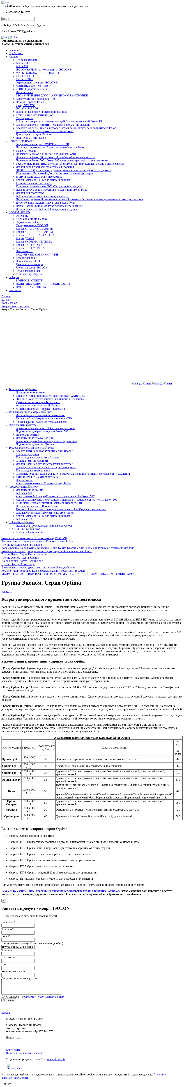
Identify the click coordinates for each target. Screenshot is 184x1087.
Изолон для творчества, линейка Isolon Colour (44, 525)
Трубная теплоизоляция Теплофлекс (38, 402)
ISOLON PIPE (24, 79)
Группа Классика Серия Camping (21, 544)
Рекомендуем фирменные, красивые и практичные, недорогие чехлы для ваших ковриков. (60, 890)
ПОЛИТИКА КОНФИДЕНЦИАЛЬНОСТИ (43, 283)
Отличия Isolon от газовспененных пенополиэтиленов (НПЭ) (53, 399)
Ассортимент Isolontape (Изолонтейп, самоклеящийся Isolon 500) (55, 496)
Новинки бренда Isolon (30, 102)
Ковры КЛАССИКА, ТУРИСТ (35, 231)
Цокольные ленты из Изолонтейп (36, 506)
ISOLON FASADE (27, 108)
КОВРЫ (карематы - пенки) (33, 89)
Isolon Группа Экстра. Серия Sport (22, 560)
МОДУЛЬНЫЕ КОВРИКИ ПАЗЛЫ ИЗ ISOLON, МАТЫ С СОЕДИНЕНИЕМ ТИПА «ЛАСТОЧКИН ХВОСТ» (70, 573)
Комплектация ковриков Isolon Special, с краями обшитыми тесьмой (43, 570)
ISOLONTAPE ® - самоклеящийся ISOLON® (44, 69)
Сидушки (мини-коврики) (32, 460)
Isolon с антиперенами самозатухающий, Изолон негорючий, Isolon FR (59, 121)
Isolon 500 (22, 63)
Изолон (13, 56)
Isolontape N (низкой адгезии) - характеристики (45, 512)
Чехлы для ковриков (28, 270)
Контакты (15, 290)
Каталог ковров (25, 257)
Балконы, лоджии (26, 150)
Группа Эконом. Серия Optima (20, 557)
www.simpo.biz (56, 1059)
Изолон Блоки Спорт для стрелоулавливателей (44, 463)
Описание (22, 215)
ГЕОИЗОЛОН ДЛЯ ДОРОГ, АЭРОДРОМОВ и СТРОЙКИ (52, 95)
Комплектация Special (29, 274)
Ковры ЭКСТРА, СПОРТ (31, 244)
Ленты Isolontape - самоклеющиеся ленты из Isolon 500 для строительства (61, 509)
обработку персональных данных (43, 996)
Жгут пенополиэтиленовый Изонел (38, 405)
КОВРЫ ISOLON (19, 212)
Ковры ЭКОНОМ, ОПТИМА (34, 241)
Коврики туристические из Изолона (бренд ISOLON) (34, 538)
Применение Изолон (21, 140)
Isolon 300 (22, 66)
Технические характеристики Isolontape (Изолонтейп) (49, 502)
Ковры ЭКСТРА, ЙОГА (30, 248)
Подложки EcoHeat (27, 434)
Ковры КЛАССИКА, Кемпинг (34, 228)
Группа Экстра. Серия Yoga (18, 564)
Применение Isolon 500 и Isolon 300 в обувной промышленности (55, 157)
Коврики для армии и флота (33, 470)
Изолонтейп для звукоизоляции (35, 437)
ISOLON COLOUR (28, 76)
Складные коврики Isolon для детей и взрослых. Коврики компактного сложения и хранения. (73, 473)
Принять (6, 1083)
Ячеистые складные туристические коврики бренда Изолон (38, 567)
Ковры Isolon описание (30, 532)
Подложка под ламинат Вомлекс (36, 444)
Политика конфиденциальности (25, 1053)
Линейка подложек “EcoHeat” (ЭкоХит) (40, 408)
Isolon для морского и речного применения (42, 196)
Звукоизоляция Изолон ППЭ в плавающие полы (45, 202)
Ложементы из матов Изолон (34, 183)
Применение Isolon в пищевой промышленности (46, 153)
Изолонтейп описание (29, 489)
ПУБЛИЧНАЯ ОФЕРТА (31, 287)
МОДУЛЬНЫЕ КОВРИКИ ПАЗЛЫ (37, 254)
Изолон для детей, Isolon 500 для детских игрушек (46, 209)
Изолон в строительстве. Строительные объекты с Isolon (50, 147)
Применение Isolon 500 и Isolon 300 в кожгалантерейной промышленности (62, 160)
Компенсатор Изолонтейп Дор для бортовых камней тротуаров (54, 173)
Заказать (6, 591)
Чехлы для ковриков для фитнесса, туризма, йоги (46, 467)
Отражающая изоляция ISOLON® (37, 82)
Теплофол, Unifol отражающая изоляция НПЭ (44, 418)
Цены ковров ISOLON (29, 261)
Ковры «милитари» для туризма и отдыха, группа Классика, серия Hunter (46, 551)
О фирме (14, 277)
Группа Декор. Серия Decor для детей (24, 554)
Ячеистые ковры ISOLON (32, 267)
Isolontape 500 (24, 493)
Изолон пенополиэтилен (31, 392)
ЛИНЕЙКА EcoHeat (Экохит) (34, 85)
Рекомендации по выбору (31, 218)
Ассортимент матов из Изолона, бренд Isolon (43, 483)
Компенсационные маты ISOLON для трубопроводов (49, 186)
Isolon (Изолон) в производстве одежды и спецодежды (49, 205)
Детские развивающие (29, 264)
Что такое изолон (26, 59)
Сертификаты (24, 118)
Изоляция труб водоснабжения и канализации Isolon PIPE (51, 189)
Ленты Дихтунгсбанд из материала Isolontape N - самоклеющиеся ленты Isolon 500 (66, 499)
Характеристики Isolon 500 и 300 (36, 98)
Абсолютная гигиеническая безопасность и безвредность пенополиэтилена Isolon (66, 127)
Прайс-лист (16, 53)
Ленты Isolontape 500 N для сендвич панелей (43, 179)
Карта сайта (13, 1049)
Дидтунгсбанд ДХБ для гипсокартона (39, 176)
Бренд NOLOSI (25, 105)
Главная (13, 50)
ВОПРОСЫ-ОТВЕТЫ (29, 280)
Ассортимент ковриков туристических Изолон (44, 450)
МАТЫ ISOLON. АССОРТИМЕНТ (37, 72)
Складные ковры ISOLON (32, 225)
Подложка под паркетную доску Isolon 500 (42, 431)
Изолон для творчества (30, 192)
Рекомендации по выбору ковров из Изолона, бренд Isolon (37, 541)
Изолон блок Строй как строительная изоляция (45, 166)
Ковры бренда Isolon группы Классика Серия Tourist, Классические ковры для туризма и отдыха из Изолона (67, 547)
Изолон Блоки (24, 92)
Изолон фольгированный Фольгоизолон (40, 415)
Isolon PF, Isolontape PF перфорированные (41, 111)
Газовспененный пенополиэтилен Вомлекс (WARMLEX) (51, 395)
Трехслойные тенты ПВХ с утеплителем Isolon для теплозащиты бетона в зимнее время (70, 163)
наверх (5, 1012)
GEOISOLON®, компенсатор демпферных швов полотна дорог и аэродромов (63, 170)
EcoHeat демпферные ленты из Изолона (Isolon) (45, 131)
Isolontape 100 (24, 519)
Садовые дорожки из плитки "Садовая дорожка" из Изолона (53, 124)
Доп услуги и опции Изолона (34, 134)
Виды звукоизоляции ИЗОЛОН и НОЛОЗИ (42, 144)
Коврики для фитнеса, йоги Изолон (37, 457)
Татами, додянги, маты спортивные (38, 476)
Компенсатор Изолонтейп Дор (34, 114)
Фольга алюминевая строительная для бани (42, 421)
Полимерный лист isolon (31, 137)
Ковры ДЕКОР (25, 238)
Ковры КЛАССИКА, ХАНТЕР (35, 235)
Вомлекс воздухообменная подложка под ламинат (46, 441)
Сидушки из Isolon (27, 222)
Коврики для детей (27, 454)
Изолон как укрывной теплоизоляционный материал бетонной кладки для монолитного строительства (79, 199)
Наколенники (24, 251)
